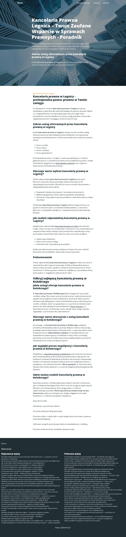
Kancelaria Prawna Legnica (44, 93)
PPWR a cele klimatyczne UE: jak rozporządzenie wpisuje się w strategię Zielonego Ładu (30, 477)
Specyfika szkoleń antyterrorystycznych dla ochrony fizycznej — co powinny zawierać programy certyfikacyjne (29, 458)
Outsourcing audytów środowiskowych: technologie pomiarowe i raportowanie (27, 483)
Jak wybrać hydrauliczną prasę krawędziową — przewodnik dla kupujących (88, 516)
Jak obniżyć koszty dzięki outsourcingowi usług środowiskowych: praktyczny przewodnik (30, 502)
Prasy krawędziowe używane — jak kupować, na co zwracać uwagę (86, 492)
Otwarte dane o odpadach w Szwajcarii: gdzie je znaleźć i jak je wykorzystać (89, 461)
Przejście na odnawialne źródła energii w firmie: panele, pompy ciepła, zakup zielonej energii (29, 509)
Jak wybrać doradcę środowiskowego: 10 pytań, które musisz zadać (86, 485)
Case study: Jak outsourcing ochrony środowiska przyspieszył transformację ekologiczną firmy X (30, 487)
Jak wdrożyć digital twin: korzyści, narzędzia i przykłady (82, 508)
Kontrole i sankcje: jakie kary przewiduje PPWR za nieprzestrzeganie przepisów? (27, 475)
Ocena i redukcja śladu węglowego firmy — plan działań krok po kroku (87, 488)
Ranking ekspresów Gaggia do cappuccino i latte (17, 518)
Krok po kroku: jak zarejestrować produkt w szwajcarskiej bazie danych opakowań (91, 463)
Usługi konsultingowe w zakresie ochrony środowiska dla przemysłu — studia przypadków (30, 523)
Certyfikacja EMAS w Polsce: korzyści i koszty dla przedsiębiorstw (22, 514)
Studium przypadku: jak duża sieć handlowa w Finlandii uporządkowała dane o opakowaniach (89, 466)
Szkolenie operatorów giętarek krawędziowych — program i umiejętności (88, 518)
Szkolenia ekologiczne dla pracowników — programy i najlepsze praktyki (25, 512)
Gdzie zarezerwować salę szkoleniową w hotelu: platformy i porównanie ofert (89, 500)
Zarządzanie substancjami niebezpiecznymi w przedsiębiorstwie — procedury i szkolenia (30, 520)
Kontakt (106, 3)
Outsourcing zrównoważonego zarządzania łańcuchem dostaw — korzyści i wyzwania (29, 492)
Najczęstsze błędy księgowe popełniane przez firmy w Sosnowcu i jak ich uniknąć (90, 506)
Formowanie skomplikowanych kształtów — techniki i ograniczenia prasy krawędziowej (93, 494)
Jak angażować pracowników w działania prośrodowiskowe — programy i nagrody (28, 496)
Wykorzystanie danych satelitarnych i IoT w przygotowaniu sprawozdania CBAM (90, 459)
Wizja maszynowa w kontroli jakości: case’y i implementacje (83, 510)
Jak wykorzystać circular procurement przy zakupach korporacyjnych (24, 494)
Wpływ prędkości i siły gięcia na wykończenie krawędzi (82, 520)
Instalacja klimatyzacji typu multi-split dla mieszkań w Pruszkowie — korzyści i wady (91, 475)
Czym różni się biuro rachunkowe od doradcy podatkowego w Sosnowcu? (88, 504)
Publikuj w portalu (83, 3)
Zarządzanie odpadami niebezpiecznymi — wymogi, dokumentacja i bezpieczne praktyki (93, 490)
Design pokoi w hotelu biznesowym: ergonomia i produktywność (85, 502)
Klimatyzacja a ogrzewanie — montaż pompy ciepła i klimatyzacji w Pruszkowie (90, 479)
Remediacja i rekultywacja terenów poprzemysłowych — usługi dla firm (24, 500)
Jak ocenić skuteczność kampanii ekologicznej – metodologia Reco (23, 463)
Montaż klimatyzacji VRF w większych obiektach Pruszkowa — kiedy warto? (88, 481)
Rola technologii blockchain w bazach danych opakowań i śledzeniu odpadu (88, 469)
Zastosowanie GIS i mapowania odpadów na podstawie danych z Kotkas (88, 473)
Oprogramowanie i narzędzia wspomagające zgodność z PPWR (22, 471)
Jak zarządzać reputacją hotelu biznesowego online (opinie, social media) (88, 498)
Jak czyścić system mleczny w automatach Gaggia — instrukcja (21, 516)
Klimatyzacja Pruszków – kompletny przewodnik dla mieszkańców (86, 477)
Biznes (20, 3)
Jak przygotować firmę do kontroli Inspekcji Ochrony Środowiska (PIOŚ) (25, 506)
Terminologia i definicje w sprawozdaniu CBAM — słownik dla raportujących (89, 457)
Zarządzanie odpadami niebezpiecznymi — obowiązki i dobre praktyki (87, 483)
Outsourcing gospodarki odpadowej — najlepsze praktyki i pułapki (23, 504)
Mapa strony (6, 449)
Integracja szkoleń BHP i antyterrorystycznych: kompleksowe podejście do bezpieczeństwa (31, 479)
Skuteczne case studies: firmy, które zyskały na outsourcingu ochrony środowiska (28, 490)
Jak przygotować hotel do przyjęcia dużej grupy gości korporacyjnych (87, 496)
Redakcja (96, 3)
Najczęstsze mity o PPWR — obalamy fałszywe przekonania (20, 473)
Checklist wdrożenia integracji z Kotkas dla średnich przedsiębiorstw (87, 471)
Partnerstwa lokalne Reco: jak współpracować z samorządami (21, 467)
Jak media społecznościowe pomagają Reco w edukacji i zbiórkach (22, 465)
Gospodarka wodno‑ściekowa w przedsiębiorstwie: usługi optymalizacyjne (25, 498)
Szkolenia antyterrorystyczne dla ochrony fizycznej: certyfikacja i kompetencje (27, 481)
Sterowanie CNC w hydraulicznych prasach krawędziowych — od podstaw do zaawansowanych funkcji (89, 513)
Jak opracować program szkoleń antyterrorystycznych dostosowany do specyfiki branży (30, 461)
